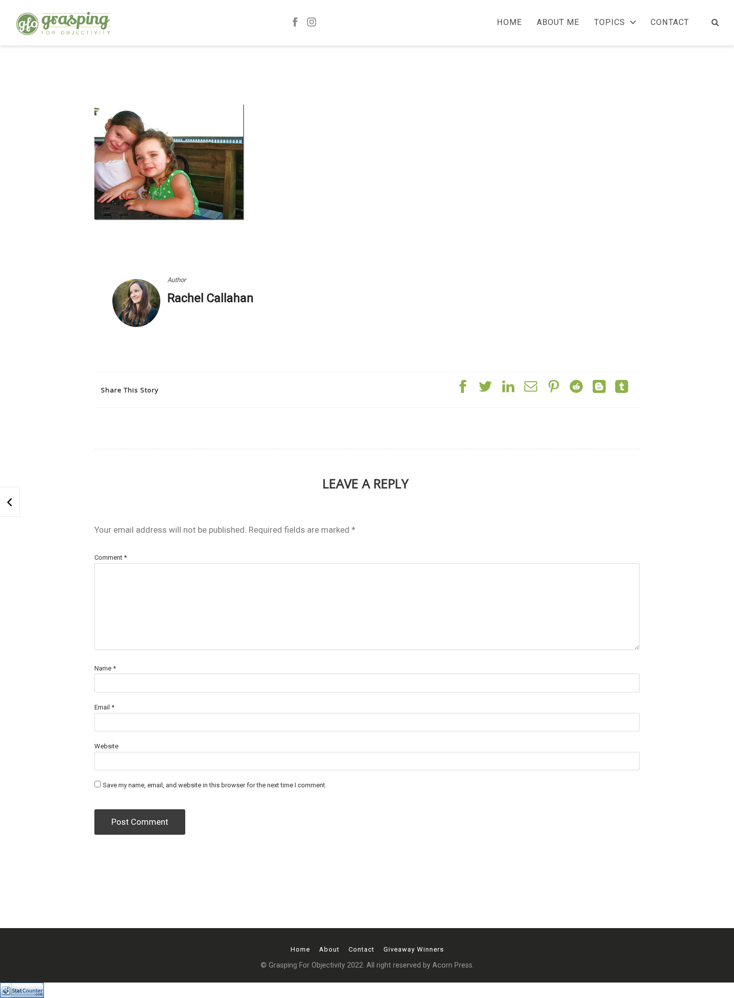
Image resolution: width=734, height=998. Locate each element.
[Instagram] (312, 22)
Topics (609, 22)
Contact (670, 22)
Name (105, 668)
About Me (558, 22)
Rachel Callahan (210, 298)
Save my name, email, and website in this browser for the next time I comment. (215, 785)
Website (106, 746)
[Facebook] (295, 22)
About (329, 949)
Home (509, 22)
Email (104, 707)
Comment (110, 557)
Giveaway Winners (413, 949)
